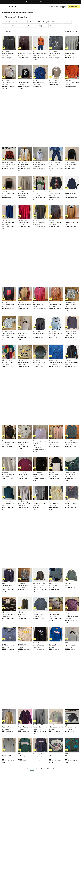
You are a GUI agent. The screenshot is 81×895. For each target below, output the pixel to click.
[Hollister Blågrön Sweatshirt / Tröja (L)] (72, 432)
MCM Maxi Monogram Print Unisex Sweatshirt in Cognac (40, 54)
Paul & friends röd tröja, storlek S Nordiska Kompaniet (24, 474)
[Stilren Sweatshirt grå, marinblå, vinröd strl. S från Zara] (9, 183)
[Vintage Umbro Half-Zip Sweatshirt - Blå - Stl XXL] (9, 212)
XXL (3, 220)
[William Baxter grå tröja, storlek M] (40, 493)
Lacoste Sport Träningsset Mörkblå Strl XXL (55, 165)
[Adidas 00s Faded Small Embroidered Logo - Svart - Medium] (40, 323)
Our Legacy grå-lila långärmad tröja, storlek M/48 (24, 503)
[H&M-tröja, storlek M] (25, 294)
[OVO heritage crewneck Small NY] (25, 323)
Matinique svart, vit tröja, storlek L (24, 585)
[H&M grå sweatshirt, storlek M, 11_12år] (56, 716)
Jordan (38, 220)
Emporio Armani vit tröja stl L (39, 165)
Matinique (23, 583)
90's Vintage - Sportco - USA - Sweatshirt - (54, 756)
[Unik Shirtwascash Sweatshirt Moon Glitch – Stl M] (56, 183)
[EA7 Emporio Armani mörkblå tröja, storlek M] (9, 634)
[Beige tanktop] (56, 493)
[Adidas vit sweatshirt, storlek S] (9, 464)
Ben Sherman (71, 472)
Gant (68, 501)
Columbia (70, 360)
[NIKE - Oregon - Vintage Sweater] (72, 745)
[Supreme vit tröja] (72, 634)
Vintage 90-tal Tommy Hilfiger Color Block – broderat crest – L (9, 362)
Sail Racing (56, 612)
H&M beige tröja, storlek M (23, 193)
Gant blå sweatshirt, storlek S (71, 503)
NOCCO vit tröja (23, 645)
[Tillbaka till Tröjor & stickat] (3, 17)
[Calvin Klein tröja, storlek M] (72, 716)
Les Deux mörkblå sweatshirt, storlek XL (72, 193)
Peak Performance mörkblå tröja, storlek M (72, 333)
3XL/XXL (51, 162)
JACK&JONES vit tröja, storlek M (70, 304)
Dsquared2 (8, 80)
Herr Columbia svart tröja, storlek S (71, 362)
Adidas (38, 331)
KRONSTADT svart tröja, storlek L (8, 614)
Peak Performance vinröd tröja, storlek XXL (71, 616)
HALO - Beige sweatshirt (22, 442)
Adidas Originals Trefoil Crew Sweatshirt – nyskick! (40, 645)
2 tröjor (35, 193)
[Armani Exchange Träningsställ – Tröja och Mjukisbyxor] (56, 43)
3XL (50, 612)
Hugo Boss (23, 162)
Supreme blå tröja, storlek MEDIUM (55, 645)
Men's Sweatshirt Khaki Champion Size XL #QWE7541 (56, 82)
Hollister (69, 440)
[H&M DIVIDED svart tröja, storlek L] (56, 212)
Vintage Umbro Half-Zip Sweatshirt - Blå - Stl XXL (9, 222)
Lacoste (38, 80)
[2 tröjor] (40, 183)
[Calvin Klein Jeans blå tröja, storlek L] (56, 352)
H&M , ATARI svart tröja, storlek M (8, 304)
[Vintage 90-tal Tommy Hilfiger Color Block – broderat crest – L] (9, 352)
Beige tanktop (53, 503)
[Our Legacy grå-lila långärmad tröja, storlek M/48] (25, 493)
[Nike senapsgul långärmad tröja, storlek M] (25, 352)
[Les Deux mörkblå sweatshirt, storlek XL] (72, 183)
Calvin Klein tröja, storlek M (70, 727)
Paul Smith (8, 501)
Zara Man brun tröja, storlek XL (71, 222)
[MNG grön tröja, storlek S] (40, 352)
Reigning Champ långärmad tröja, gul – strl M (9, 727)
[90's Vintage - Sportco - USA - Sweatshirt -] (56, 745)
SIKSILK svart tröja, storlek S (8, 442)
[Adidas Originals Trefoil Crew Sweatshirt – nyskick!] (40, 634)
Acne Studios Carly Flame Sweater (8, 165)
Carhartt (69, 80)
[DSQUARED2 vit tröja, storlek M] (9, 72)
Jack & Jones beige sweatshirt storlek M (9, 333)
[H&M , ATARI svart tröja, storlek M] (9, 294)
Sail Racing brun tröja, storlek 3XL (54, 614)
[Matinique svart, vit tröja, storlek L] (25, 575)
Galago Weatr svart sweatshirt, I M (24, 727)
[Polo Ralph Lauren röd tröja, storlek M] (25, 212)
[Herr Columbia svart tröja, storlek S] (72, 352)
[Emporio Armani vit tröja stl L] (40, 154)
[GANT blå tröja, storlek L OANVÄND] (9, 575)
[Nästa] (52, 768)
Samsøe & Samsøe (41, 725)
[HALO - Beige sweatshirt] (25, 432)
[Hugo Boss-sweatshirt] (25, 604)
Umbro (8, 220)
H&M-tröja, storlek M (24, 304)
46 (48, 768)
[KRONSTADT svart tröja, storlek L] (9, 604)
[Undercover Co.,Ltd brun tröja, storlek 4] (25, 43)
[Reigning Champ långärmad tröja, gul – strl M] (9, 716)
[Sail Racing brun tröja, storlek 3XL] (56, 604)
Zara (5, 191)
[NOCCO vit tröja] (25, 634)
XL (3, 51)
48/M (19, 501)
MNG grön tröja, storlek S (38, 362)
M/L (50, 51)
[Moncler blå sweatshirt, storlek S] (56, 575)
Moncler (53, 583)
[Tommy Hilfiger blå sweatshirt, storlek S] (40, 745)
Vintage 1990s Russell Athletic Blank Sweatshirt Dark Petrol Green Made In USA (40, 614)
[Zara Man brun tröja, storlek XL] (72, 212)
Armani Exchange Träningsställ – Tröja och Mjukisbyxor (55, 54)
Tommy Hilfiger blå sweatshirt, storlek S (40, 756)
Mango (38, 360)
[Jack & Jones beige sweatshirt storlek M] (9, 323)
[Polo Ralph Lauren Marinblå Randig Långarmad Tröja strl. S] (72, 154)
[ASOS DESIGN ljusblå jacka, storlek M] (9, 745)
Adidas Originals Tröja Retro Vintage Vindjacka (25, 756)
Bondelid (7, 51)
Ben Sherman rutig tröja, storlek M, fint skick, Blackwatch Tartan (71, 474)
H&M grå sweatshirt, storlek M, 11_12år (55, 727)
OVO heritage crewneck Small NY (24, 333)
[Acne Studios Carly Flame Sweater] (9, 154)
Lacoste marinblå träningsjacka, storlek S (40, 82)
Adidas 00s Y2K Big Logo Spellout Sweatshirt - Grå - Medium (55, 333)
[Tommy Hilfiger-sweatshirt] (40, 575)
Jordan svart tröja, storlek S (39, 222)
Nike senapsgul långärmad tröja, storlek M (23, 362)
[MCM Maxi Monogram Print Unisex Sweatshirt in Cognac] (40, 43)
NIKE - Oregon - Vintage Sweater (70, 756)
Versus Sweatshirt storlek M (24, 82)
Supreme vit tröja (70, 645)
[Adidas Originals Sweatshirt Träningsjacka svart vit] (56, 464)
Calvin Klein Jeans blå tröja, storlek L (56, 362)
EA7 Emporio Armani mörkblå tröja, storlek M (9, 645)
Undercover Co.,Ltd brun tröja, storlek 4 (24, 54)
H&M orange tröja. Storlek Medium (55, 304)
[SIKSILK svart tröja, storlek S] (9, 432)
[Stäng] (79, 2)
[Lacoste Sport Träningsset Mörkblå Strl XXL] (56, 154)
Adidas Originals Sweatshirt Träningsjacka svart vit (55, 474)
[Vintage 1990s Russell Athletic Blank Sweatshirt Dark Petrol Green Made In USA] (40, 604)
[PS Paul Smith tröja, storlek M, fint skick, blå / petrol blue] (9, 493)
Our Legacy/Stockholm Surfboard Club (40, 442)
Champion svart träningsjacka (38, 474)
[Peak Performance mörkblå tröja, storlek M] (72, 323)
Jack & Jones (71, 302)
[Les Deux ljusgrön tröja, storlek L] (72, 43)
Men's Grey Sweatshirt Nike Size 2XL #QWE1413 (71, 585)
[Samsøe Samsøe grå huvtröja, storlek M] (40, 716)
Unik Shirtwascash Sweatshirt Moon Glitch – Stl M (55, 193)
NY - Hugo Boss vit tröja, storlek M (24, 165)
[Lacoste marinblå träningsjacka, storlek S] (40, 72)
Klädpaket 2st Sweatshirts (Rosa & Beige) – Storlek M (55, 442)
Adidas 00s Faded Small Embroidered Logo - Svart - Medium (39, 333)
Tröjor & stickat (10, 17)
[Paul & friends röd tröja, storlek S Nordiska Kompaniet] (25, 464)
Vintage (38, 612)
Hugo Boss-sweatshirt (21, 614)
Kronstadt (7, 612)
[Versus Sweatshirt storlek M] (25, 72)
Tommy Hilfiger (8, 360)
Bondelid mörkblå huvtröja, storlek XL (8, 54)
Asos (6, 754)
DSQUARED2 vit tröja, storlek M (9, 82)
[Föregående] (28, 768)
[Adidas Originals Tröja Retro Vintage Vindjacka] (25, 745)
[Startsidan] (11, 6)
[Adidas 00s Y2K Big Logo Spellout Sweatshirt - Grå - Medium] (56, 323)
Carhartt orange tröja (72, 82)
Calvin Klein (54, 360)
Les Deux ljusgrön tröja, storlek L (70, 54)
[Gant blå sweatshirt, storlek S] (72, 493)
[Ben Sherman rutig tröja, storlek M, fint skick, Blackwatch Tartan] (72, 464)
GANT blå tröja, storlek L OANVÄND (8, 585)
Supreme (54, 643)
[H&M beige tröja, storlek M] (25, 183)
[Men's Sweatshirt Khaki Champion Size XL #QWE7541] (56, 72)
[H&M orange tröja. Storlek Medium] (56, 294)
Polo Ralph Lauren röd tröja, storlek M (24, 222)
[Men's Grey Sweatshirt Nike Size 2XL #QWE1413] (72, 575)
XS (3, 162)
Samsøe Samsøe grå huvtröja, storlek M (40, 727)
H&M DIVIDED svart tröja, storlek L (55, 222)
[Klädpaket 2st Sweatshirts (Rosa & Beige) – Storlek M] (56, 432)
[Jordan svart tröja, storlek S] (40, 212)
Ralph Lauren (71, 162)
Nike (21, 360)
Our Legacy (25, 501)
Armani (55, 51)
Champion (55, 80)
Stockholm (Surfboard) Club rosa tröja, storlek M (40, 445)
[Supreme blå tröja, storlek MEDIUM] (56, 634)
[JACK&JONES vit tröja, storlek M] (72, 294)
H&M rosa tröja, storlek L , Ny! (38, 304)
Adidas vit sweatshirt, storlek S (9, 474)
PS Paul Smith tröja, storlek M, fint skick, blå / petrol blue (8, 503)
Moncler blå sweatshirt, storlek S (56, 585)
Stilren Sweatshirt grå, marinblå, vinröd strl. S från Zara (8, 193)
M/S (19, 191)
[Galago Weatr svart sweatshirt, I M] (25, 716)
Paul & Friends (24, 472)
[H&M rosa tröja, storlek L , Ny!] (40, 294)
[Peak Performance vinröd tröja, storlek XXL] (72, 604)
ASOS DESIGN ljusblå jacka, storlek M (9, 756)
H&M (22, 191)
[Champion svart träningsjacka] (40, 464)
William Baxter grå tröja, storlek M (39, 503)
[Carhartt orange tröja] (72, 72)
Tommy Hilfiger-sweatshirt (38, 585)
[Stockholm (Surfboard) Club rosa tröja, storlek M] (40, 432)
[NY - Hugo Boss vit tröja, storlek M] (25, 154)
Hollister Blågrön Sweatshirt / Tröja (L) (72, 442)
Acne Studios (9, 162)
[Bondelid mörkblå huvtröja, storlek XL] (9, 43)
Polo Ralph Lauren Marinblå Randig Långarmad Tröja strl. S (72, 165)
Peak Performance (72, 331)
